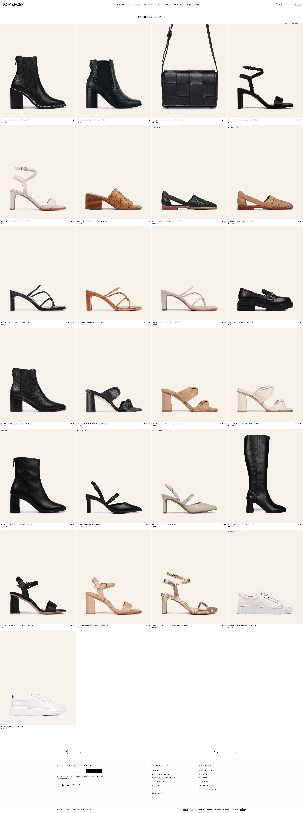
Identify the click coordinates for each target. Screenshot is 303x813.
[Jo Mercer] (13, 4)
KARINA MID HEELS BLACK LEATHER (89, 524)
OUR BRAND (205, 765)
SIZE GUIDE (157, 786)
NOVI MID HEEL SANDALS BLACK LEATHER (15, 322)
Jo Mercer (66, 809)
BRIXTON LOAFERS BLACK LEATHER (240, 322)
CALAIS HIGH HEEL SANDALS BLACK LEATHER (17, 625)
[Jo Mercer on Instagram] (63, 785)
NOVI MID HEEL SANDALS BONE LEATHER (166, 322)
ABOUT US (203, 782)
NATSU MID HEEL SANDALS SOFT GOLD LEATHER (169, 625)
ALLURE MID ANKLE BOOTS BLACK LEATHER (16, 423)
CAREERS (203, 778)
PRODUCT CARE (159, 782)
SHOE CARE (157, 797)
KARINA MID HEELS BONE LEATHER (164, 524)
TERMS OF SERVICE (207, 789)
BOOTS (137, 4)
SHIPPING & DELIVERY (161, 774)
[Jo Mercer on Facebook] (58, 785)
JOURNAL (203, 774)
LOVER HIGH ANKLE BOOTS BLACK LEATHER (91, 120)
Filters (285, 23)
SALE (197, 4)
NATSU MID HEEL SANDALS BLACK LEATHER (243, 120)
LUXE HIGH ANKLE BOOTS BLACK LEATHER (15, 120)
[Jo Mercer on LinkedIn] (68, 785)
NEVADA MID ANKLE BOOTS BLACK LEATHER (16, 524)
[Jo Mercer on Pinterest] (73, 785)
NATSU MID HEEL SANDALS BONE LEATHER (16, 221)
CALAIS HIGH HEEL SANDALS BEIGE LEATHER (92, 625)
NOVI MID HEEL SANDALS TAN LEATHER (90, 322)
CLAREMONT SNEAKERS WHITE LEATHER (242, 625)
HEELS (168, 4)
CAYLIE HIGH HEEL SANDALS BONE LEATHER (243, 423)
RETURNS (156, 770)
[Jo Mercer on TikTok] (79, 785)
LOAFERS (178, 4)
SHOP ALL (119, 4)
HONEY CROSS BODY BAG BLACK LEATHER (167, 120)
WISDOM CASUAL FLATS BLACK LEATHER (167, 221)
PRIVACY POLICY (206, 786)
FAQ (153, 789)
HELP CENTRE (158, 793)
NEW (128, 4)
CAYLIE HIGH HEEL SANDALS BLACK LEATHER (92, 423)
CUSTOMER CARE (160, 765)
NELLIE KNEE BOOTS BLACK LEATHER (241, 524)
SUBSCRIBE (94, 771)
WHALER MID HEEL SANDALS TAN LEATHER (91, 221)
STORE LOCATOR (206, 770)
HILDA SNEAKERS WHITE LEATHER (13, 726)
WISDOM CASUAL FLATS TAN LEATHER (241, 221)
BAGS (188, 4)
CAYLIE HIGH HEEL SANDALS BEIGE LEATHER (168, 423)
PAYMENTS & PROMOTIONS (163, 778)
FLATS (159, 4)
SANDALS (148, 4)
